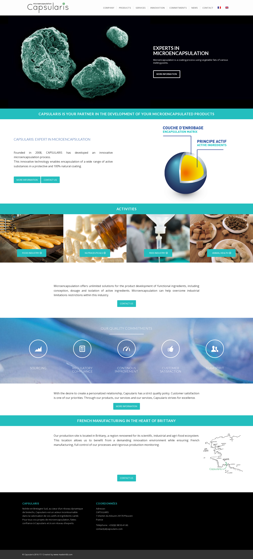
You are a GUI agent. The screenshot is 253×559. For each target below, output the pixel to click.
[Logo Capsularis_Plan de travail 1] (48, 7)
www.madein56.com (63, 554)
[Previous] (3, 62)
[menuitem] (109, 7)
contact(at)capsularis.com (109, 528)
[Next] (250, 62)
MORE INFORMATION (166, 74)
